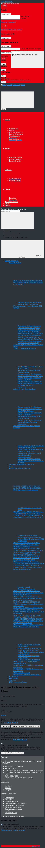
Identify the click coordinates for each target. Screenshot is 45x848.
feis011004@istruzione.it (26, 770)
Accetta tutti (32, 726)
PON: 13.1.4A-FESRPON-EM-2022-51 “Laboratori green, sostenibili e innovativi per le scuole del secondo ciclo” (28, 592)
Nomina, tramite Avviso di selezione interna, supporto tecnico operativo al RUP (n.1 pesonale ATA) (30, 383)
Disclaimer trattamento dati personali (13, 830)
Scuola (7, 232)
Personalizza (6, 726)
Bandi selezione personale (26, 589)
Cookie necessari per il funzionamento (13, 745)
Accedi (4, 5)
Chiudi (3, 64)
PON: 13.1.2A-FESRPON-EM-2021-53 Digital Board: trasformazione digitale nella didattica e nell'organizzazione (27, 598)
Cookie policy (9, 798)
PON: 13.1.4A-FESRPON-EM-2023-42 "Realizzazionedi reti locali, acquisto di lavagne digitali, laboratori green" (26, 558)
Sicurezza (12, 680)
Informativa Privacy (11, 801)
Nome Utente (25, 16)
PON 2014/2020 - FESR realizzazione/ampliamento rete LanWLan (27, 673)
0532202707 (12, 768)
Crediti (7, 811)
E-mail (23, 48)
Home (7, 230)
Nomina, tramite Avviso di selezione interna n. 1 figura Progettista (29, 421)
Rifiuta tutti (18, 726)
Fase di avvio (22, 387)
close (3, 109)
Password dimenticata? (8, 22)
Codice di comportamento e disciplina (21, 464)
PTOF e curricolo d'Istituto (18, 682)
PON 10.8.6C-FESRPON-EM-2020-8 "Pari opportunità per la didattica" (28, 622)
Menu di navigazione (30, 256)
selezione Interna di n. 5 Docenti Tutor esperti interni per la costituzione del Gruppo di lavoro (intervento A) (30, 341)
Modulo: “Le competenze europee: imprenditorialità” (29, 645)
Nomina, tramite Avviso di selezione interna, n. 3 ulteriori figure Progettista (30, 375)
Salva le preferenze (17, 753)
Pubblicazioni (13, 676)
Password (24, 18)
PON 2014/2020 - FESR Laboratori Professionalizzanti (25, 662)
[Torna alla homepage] (13, 85)
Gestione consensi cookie (13, 809)
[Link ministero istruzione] (10, 3)
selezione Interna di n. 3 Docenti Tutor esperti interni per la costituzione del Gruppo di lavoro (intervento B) (30, 335)
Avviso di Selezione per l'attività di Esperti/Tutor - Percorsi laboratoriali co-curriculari (31, 460)
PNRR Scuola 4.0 (11, 235)
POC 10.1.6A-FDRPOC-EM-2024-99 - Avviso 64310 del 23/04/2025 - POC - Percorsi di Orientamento (26, 544)
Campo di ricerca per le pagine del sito (13, 209)
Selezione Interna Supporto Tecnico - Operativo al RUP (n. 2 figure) (30, 303)
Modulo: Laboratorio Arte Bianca (29, 659)
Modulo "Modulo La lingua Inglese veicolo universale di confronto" (29, 649)
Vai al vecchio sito (11, 813)
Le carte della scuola (12, 233)
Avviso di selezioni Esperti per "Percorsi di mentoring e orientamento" (31, 446)
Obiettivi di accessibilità (13, 807)
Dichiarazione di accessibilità (14, 805)
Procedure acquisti (24, 587)
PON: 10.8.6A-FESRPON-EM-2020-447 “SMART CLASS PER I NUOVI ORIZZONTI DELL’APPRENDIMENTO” (28, 617)
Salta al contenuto (7, 2)
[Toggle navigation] (17, 99)
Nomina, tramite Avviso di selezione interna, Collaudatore (29, 378)
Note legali (8, 799)
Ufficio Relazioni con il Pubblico (16, 803)
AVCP (11, 466)
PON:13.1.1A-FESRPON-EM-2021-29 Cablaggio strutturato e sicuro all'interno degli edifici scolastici (28, 604)
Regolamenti (13, 678)
